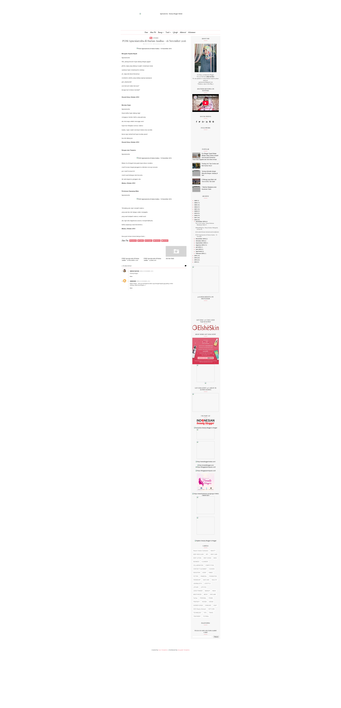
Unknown (133, 281)
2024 (195, 203)
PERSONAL (203, 598)
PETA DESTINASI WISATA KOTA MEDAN (207, 232)
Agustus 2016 (200, 245)
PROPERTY (196, 602)
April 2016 (199, 251)
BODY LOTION (197, 558)
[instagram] (210, 122)
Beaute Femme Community (200, 551)
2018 (195, 215)
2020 (195, 211)
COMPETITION (209, 565)
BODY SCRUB (207, 558)
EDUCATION (196, 572)
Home (146, 32)
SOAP (215, 605)
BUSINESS (196, 562)
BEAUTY (213, 551)
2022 (195, 207)
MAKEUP (207, 591)
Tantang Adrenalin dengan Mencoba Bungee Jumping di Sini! (210, 173)
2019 (195, 213)
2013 (195, 260)
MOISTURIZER (197, 594)
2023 (195, 205)
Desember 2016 (201, 221)
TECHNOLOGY (197, 613)
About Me (153, 32)
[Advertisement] (53, 679)
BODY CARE (214, 554)
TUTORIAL (206, 616)
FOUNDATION (213, 576)
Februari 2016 (200, 253)
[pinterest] (213, 122)
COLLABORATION (198, 565)
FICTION (195, 576)
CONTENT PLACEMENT (200, 569)
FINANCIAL (203, 576)
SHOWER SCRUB (198, 605)
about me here (210, 76)
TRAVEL (211, 613)
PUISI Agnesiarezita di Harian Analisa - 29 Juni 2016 (152, 259)
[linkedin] (207, 122)
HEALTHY (214, 580)
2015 (195, 255)
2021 (195, 209)
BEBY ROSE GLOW (198, 554)
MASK (214, 591)
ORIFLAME (213, 594)
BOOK (215, 558)
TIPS (205, 613)
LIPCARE (195, 587)
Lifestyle (175, 32)
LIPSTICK (203, 587)
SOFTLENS (211, 609)
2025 (195, 200)
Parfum (195, 598)
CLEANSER (205, 562)
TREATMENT (197, 616)
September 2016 (201, 243)
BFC (207, 554)
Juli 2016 (198, 247)
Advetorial (183, 32)
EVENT (204, 572)
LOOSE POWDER (197, 591)
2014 (195, 258)
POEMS (211, 598)
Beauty (160, 32)
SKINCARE (208, 605)
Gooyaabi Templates (184, 650)
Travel (167, 32)
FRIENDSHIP (197, 580)
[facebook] (196, 122)
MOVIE (206, 594)
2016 (195, 220)
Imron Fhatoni (134, 271)
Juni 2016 (199, 249)
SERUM (211, 602)
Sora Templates (162, 650)
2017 (195, 217)
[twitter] (199, 122)
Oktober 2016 (200, 241)
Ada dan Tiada (170, 258)
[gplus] (203, 122)
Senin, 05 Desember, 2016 (146, 271)
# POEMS (155, 38)
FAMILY (211, 572)
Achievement (191, 32)
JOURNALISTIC (197, 583)
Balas (131, 276)
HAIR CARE (206, 580)
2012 (195, 262)
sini (143, 236)
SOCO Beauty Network (199, 609)
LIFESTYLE (207, 583)
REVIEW (204, 602)
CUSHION (211, 569)
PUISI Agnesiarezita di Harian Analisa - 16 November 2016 (130, 259)
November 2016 (201, 239)
